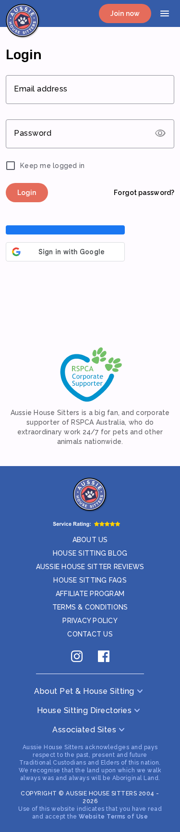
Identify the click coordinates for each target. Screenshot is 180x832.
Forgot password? (144, 192)
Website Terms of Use (113, 816)
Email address (41, 88)
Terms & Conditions (90, 607)
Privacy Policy (90, 620)
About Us (90, 540)
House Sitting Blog (90, 553)
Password (32, 133)
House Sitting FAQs (90, 580)
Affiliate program (90, 594)
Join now (125, 13)
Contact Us (90, 634)
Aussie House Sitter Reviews (90, 567)
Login (26, 192)
